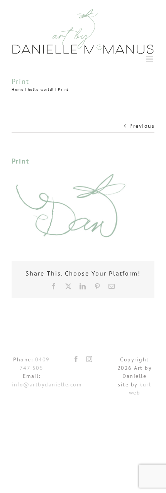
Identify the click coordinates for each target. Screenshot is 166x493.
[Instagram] (89, 359)
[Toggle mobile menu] (150, 59)
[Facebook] (76, 359)
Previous (141, 125)
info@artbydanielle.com (46, 384)
